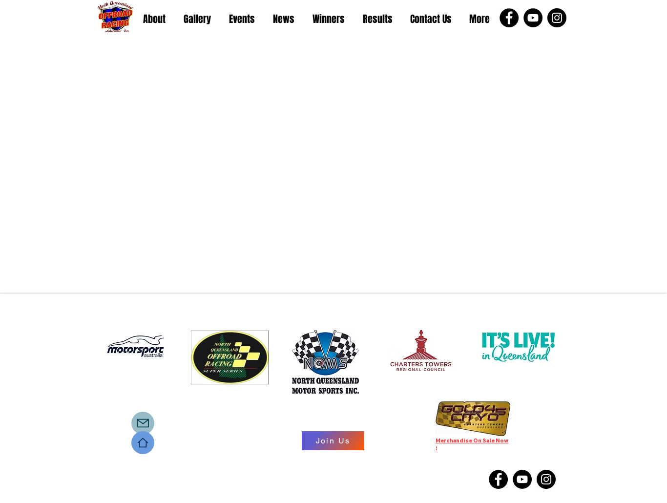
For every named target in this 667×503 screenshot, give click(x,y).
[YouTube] (532, 17)
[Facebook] (509, 17)
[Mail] (142, 423)
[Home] (142, 442)
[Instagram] (556, 17)
